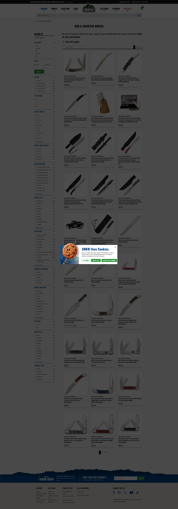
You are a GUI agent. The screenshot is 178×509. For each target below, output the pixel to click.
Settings (86, 260)
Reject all (96, 260)
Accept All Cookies (109, 260)
